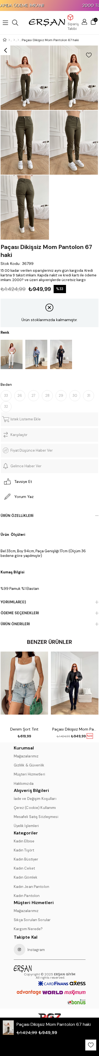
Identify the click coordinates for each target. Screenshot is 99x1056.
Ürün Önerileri (15, 624)
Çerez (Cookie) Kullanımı (35, 807)
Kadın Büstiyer (26, 859)
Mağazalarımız (26, 756)
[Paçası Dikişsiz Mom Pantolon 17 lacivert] (61, 354)
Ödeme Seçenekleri (20, 613)
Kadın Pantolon (27, 895)
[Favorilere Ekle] (89, 55)
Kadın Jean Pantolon (31, 886)
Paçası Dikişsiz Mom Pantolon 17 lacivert (74, 729)
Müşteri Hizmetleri (29, 774)
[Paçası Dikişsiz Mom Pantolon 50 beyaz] (12, 354)
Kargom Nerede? (28, 929)
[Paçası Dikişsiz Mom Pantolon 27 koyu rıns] (36, 354)
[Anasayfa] (9, 40)
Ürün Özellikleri (17, 515)
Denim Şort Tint (24, 729)
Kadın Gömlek (26, 877)
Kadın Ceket (24, 868)
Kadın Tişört (24, 850)
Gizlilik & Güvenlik (29, 765)
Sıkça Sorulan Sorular (32, 920)
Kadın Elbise (24, 841)
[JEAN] (18, 40)
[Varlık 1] (32, 968)
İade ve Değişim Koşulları (35, 798)
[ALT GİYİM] (14, 40)
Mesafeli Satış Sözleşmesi (36, 816)
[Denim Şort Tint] (24, 687)
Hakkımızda (24, 783)
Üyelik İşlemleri (26, 825)
